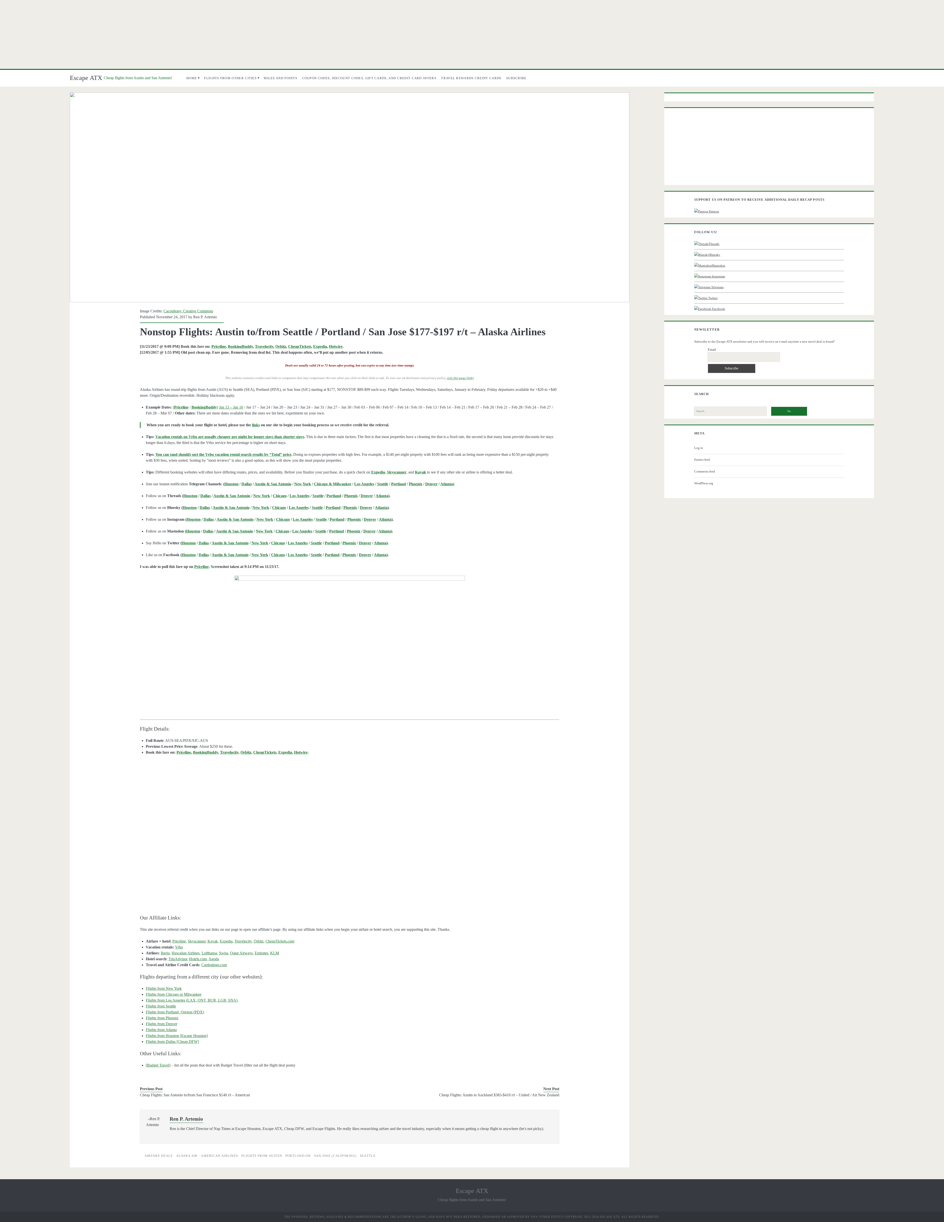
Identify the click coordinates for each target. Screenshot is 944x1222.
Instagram (718, 276)
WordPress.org (703, 483)
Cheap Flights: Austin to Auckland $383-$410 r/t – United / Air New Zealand (499, 1095)
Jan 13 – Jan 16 (231, 407)
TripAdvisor (177, 959)
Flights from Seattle (161, 1006)
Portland (398, 484)
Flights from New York (164, 988)
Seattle (382, 484)
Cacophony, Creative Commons (188, 311)
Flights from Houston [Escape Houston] (177, 1036)
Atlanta (446, 484)
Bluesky (714, 255)
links (256, 425)
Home (191, 78)
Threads (714, 244)
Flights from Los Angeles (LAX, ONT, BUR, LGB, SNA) (192, 1000)
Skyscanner (197, 941)
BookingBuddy (240, 346)
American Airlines (219, 1156)
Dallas (246, 484)
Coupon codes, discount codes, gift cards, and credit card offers (369, 78)
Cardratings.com (214, 965)
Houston (231, 484)
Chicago (280, 496)
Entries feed (702, 459)
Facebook (718, 309)
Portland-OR (298, 1156)
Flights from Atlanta (161, 1030)
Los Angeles (364, 484)
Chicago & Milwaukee (332, 484)
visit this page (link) (460, 378)
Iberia (165, 953)
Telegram (716, 287)
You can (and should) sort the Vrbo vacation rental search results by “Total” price (223, 454)
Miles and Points (280, 78)
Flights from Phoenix (162, 1018)
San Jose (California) (335, 1156)
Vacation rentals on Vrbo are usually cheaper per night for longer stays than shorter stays (229, 437)
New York (302, 484)
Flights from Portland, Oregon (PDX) (175, 1012)
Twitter (713, 298)
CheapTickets (299, 346)
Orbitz (280, 346)
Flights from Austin (261, 1156)
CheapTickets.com (280, 941)
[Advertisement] (472, 34)
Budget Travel (158, 1065)
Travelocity (264, 346)
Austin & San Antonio (272, 484)
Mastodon (718, 265)
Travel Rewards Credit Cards (471, 78)
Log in (698, 448)
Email (712, 349)
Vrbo (179, 947)
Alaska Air (187, 1156)
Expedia (320, 346)
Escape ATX (86, 77)
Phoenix (415, 484)
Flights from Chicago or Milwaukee (173, 994)
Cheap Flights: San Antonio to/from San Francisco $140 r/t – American (195, 1095)
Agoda (213, 959)
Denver (431, 484)
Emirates (261, 953)
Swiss (223, 953)
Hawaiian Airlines (186, 953)
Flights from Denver (161, 1024)
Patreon (713, 211)
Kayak (212, 941)
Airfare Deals (159, 1156)
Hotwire (335, 346)
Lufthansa (209, 953)
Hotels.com (198, 959)
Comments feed (704, 471)
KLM (274, 953)
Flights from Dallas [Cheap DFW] (172, 1041)
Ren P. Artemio (205, 317)
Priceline (218, 346)
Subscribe (516, 78)
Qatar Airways (241, 953)
